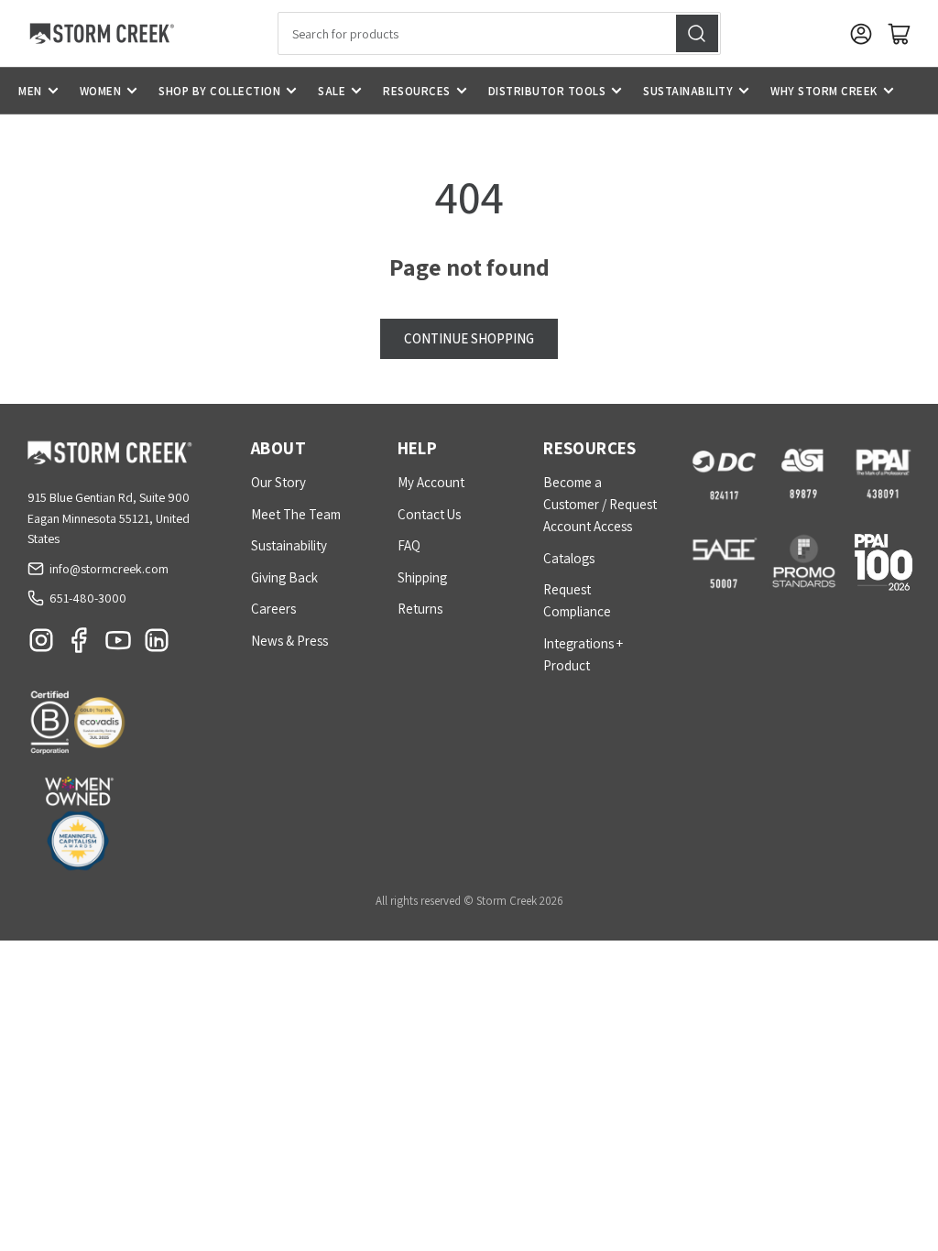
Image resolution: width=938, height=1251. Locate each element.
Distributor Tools (547, 91)
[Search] (697, 33)
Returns (420, 608)
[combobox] (499, 33)
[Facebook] (79, 644)
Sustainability (688, 91)
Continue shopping (469, 338)
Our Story (278, 482)
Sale (331, 91)
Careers (273, 608)
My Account (431, 482)
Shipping (422, 577)
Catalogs (568, 558)
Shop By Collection (219, 91)
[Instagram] (41, 644)
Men (30, 91)
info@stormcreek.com (109, 568)
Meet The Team (296, 514)
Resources (417, 91)
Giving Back (284, 577)
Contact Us (429, 514)
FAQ (409, 545)
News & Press (289, 640)
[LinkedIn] (156, 644)
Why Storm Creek (824, 91)
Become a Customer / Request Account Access (600, 504)
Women (101, 91)
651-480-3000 (87, 598)
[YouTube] (118, 644)
